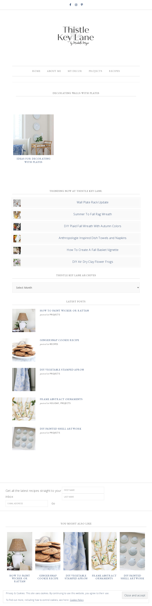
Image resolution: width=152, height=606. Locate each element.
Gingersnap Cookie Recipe (59, 340)
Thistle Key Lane (76, 36)
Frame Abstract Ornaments (61, 399)
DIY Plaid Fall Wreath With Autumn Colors (92, 226)
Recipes (54, 344)
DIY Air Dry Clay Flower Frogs (92, 262)
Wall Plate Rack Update (93, 202)
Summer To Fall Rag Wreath (92, 214)
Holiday (54, 403)
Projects (55, 314)
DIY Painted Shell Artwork (60, 428)
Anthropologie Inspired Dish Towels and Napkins (92, 238)
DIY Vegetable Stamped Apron (62, 369)
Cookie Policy (77, 600)
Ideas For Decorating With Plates (33, 160)
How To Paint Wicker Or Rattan (64, 310)
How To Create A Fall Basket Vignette (92, 250)
